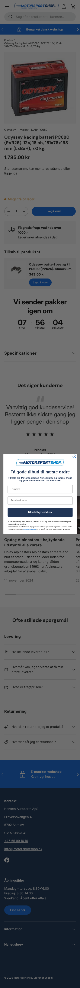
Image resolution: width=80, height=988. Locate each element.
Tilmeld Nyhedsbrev (40, 512)
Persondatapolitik (29, 529)
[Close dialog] (74, 456)
